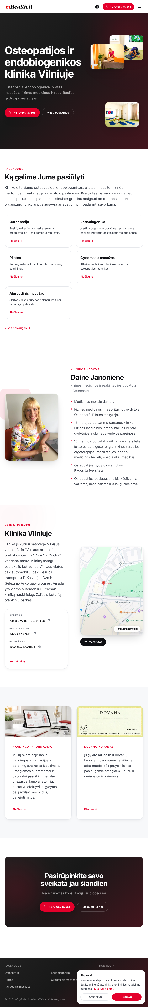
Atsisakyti (95, 997)
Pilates (9, 979)
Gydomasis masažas (64, 979)
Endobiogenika (60, 972)
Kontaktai (17, 661)
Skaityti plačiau (104, 988)
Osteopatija (12, 972)
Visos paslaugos (17, 328)
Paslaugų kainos (93, 906)
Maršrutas (95, 641)
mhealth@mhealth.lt (22, 646)
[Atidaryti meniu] (139, 7)
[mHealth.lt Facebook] (97, 7)
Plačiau (19, 809)
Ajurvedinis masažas (17, 986)
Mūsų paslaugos (58, 112)
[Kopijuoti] (49, 621)
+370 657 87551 (120, 6)
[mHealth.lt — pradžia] (19, 6)
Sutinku (127, 997)
